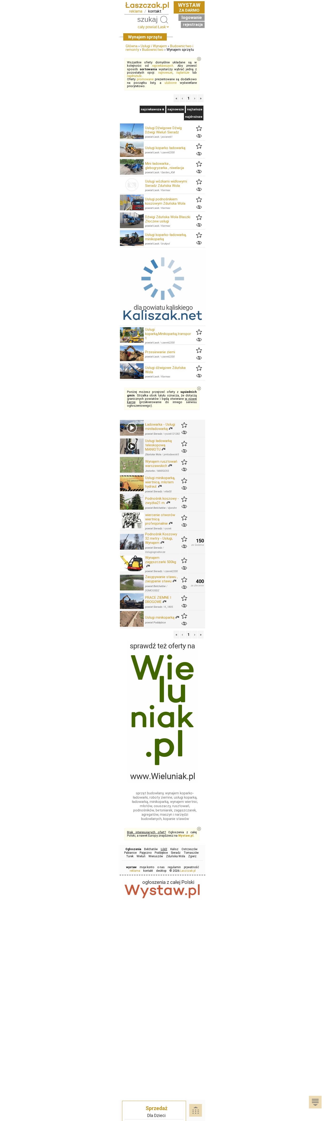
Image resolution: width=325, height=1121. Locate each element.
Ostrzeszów (189, 849)
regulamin (174, 867)
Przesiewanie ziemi (160, 352)
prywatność (191, 867)
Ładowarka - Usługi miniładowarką (160, 426)
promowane (145, 79)
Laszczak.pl (188, 870)
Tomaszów (191, 852)
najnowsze (165, 72)
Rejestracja (193, 24)
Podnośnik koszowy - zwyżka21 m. (162, 500)
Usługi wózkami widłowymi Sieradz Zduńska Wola (166, 183)
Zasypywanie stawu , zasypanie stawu (161, 579)
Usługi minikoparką (159, 617)
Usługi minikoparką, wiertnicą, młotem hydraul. (160, 482)
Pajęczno (146, 852)
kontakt (154, 11)
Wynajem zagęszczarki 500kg (160, 560)
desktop (161, 870)
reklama (135, 11)
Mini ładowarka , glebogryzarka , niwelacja (164, 165)
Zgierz (192, 856)
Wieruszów (155, 856)
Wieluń (141, 856)
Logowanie (192, 17)
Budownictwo (152, 49)
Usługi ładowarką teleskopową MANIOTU (158, 445)
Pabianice (130, 852)
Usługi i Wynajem (154, 46)
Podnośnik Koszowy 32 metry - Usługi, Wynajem (161, 538)
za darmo (189, 7)
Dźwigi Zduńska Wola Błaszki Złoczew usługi (167, 219)
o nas (161, 867)
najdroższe (134, 76)
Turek (129, 856)
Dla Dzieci (156, 1115)
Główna (132, 46)
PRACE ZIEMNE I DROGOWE (158, 599)
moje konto (147, 867)
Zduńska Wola (175, 856)
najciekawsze (151, 109)
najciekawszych (162, 65)
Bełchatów (151, 849)
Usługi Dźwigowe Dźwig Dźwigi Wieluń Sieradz (163, 130)
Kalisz (174, 849)
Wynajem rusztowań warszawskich (161, 463)
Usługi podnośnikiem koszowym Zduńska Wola (165, 201)
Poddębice (161, 852)
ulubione (171, 83)
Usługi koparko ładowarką (165, 148)
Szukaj (164, 19)
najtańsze (182, 72)
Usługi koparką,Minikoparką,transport (168, 333)
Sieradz (176, 852)
